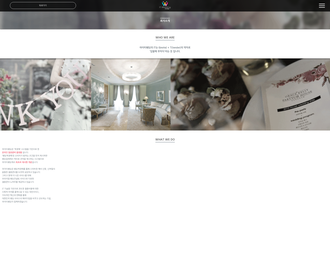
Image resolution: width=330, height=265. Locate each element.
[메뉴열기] (322, 6)
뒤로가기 (43, 5)
